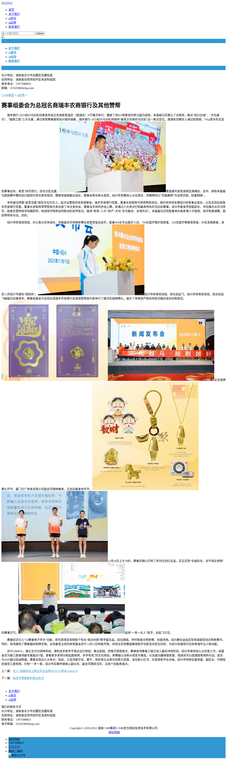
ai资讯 (12, 18)
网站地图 (114, 732)
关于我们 (14, 14)
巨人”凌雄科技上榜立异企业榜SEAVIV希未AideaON (45, 671)
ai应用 (12, 22)
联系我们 (14, 26)
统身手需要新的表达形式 (28, 678)
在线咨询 (14, 746)
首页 (11, 9)
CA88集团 (7, 95)
